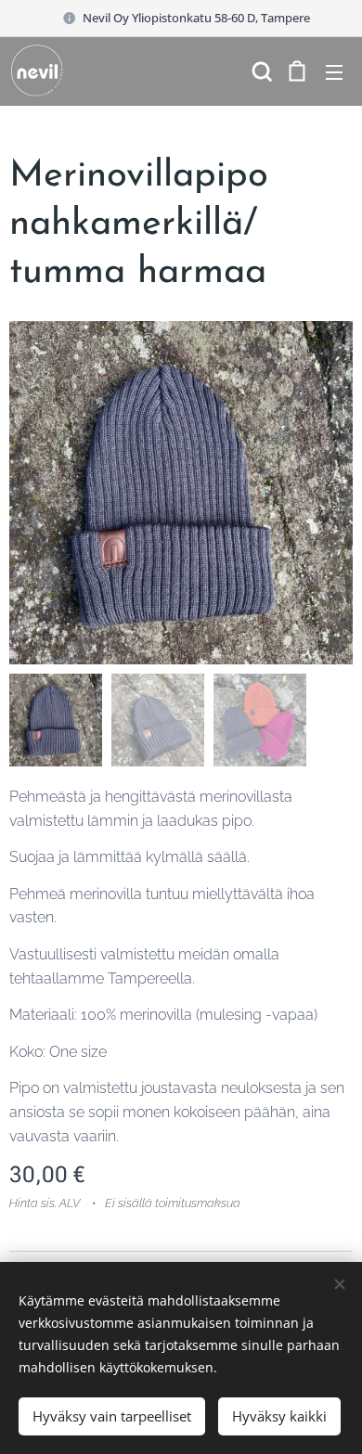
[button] (259, 71)
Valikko (334, 71)
